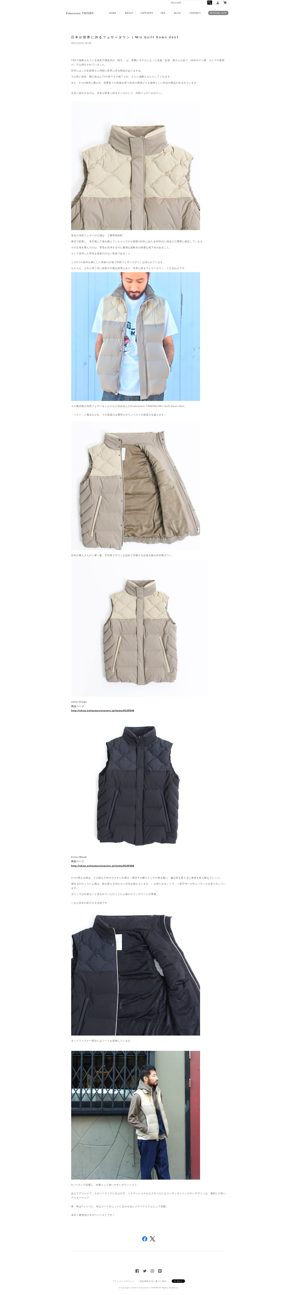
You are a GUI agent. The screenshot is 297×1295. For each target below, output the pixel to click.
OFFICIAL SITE (218, 13)
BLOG (177, 13)
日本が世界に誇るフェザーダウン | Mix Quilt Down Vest (125, 37)
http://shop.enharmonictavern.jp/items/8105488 (102, 865)
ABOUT (129, 13)
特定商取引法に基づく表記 (153, 1281)
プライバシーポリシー (123, 1281)
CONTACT (195, 13)
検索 (209, 3)
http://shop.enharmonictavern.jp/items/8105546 (102, 710)
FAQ (163, 13)
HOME (112, 13)
